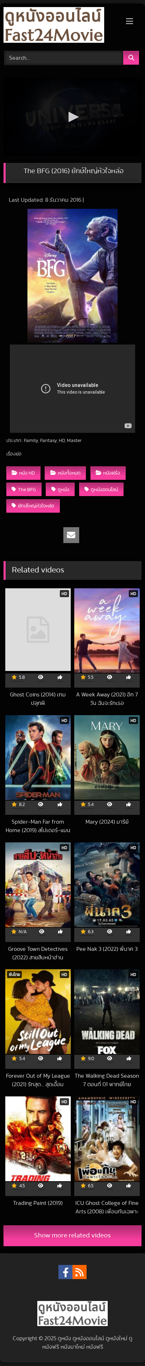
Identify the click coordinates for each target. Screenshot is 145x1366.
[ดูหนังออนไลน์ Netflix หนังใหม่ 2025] (59, 26)
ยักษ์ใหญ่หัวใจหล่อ (36, 505)
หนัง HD (27, 473)
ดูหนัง (63, 489)
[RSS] (79, 1272)
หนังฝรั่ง (111, 473)
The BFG (27, 489)
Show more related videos (72, 1235)
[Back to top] (123, 1345)
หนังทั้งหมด (69, 473)
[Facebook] (65, 1272)
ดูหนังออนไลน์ (104, 489)
